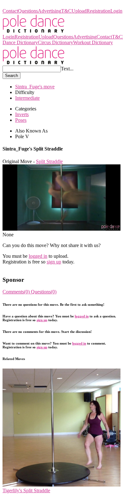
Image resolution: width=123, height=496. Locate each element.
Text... (67, 68)
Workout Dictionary (93, 42)
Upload (79, 11)
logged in (38, 256)
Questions (28, 11)
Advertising (49, 11)
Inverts (22, 114)
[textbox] (32, 69)
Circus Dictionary (55, 42)
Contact (10, 11)
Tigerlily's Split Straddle (26, 490)
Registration (98, 11)
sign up (54, 261)
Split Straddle (49, 161)
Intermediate (27, 98)
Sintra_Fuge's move (35, 86)
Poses (20, 120)
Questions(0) (43, 291)
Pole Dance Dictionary (25, 5)
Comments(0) (17, 291)
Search (11, 75)
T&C (66, 11)
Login (116, 11)
